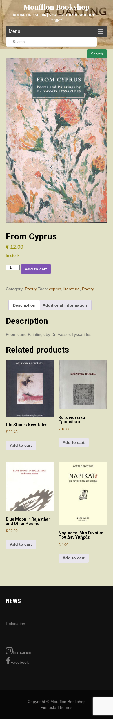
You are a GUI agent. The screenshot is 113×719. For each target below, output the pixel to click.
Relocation (15, 623)
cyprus (55, 288)
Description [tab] (24, 305)
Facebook (19, 662)
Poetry (31, 288)
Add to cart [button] (21, 445)
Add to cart (36, 269)
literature (71, 288)
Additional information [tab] (65, 305)
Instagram (22, 652)
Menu (14, 31)
